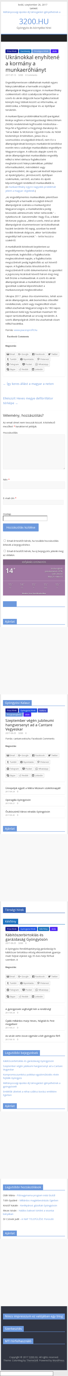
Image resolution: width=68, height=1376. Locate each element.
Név (6, 479)
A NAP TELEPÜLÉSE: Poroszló (37, 1219)
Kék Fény (43, 929)
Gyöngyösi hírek (27, 710)
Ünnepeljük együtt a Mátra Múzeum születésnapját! (33, 788)
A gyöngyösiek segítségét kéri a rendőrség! (28, 1009)
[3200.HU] (4, 35)
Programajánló (14, 714)
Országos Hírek (41, 51)
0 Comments (31, 75)
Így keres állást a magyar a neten (28, 384)
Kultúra (42, 710)
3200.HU (34, 21)
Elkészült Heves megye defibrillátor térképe (28, 400)
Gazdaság (25, 51)
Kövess (10, 604)
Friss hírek (12, 51)
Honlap (7, 514)
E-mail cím (9, 498)
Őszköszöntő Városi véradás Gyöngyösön (27, 811)
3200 (20, 75)
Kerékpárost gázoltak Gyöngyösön (38, 1205)
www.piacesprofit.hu (25, 330)
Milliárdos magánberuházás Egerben (38, 1200)
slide (54, 51)
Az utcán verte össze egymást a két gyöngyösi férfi (32, 1035)
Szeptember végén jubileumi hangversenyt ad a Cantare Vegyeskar (29, 724)
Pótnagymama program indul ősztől (36, 1195)
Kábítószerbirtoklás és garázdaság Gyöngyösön (26, 936)
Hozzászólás (10, 432)
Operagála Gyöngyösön (18, 799)
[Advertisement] (34, 660)
